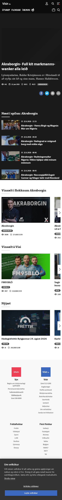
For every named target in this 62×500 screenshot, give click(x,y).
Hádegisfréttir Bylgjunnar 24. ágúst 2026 (24, 339)
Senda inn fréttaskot (45, 413)
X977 (46, 451)
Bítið (57, 290)
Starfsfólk (46, 400)
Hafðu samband (46, 390)
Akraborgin (42, 84)
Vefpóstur (46, 406)
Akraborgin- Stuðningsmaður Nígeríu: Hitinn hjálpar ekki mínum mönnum (38, 160)
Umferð (46, 403)
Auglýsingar (45, 387)
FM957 (45, 448)
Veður (46, 441)
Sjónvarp (16, 444)
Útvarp (16, 448)
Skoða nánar (9, 478)
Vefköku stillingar (31, 486)
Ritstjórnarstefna (46, 393)
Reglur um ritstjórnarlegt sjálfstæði (16, 385)
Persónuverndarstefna (16, 389)
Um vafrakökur (45, 409)
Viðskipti (16, 432)
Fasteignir (46, 432)
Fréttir (5, 344)
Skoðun (16, 441)
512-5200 (47, 384)
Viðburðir (45, 438)
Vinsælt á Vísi (11, 247)
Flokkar (16, 10)
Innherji (46, 428)
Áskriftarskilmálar (46, 397)
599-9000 (18, 398)
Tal (46, 454)
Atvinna (46, 435)
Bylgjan (45, 444)
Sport (16, 435)
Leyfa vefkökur (31, 493)
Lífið (16, 438)
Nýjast (6, 303)
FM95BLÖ (7, 282)
